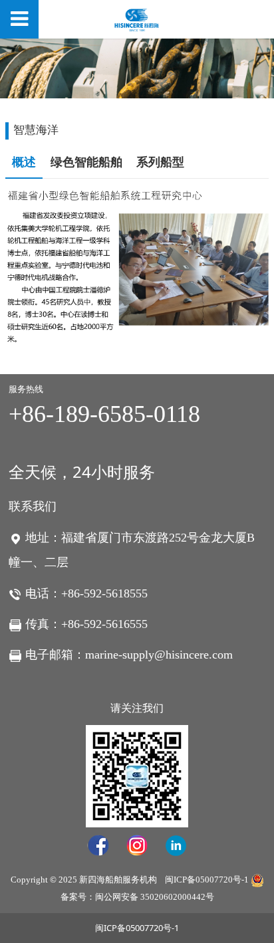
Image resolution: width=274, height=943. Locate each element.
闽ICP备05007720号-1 (207, 880)
